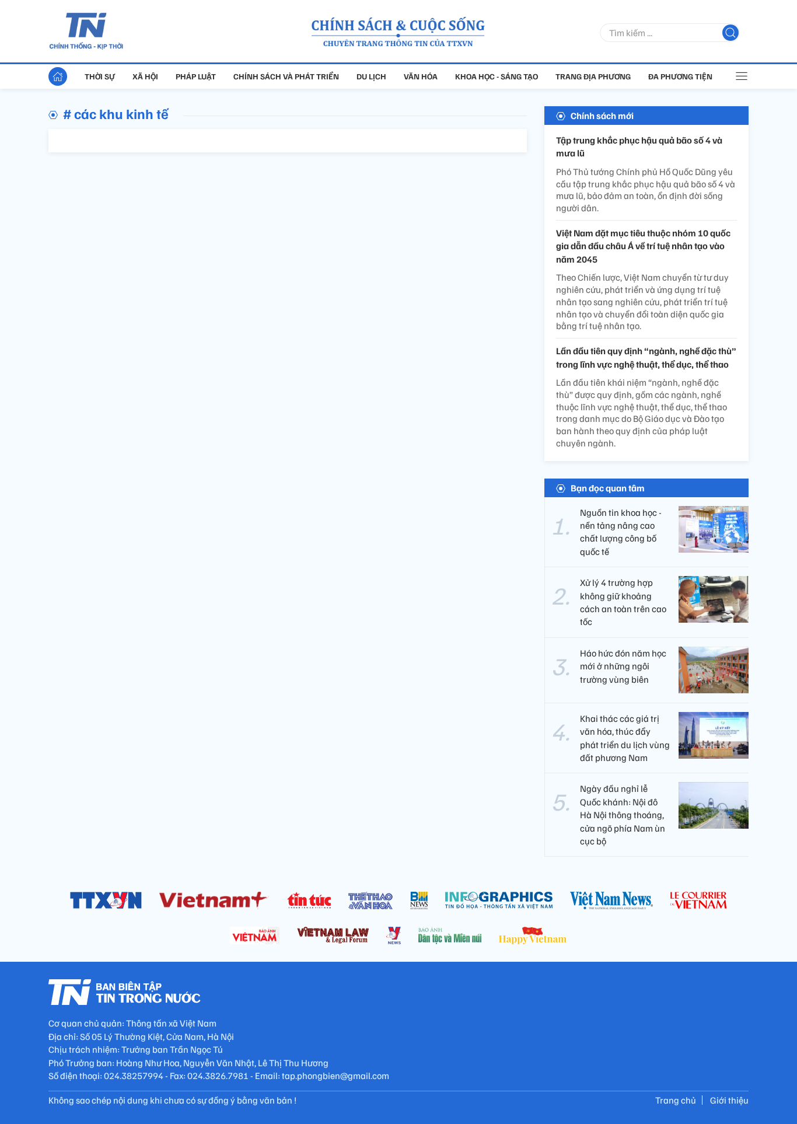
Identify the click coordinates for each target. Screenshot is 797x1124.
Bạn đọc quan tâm (608, 488)
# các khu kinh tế (116, 113)
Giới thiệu (729, 1100)
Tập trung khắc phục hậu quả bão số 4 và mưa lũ (639, 146)
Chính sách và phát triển (286, 76)
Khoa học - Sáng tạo (496, 76)
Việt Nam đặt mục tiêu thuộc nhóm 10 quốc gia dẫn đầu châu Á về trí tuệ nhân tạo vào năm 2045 (643, 246)
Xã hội (145, 76)
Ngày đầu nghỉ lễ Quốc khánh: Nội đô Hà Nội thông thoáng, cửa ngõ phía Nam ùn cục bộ (622, 815)
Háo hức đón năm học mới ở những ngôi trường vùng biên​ (623, 666)
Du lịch (371, 76)
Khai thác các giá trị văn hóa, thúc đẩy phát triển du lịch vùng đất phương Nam (625, 738)
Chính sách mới (602, 115)
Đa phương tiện (680, 76)
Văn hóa (421, 76)
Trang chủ (675, 1100)
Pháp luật (196, 76)
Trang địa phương (593, 76)
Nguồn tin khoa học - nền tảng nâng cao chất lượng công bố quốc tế (621, 532)
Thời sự (100, 76)
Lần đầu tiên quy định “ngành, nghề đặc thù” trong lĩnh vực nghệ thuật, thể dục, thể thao (646, 357)
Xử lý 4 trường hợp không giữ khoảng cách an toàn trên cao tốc (623, 602)
